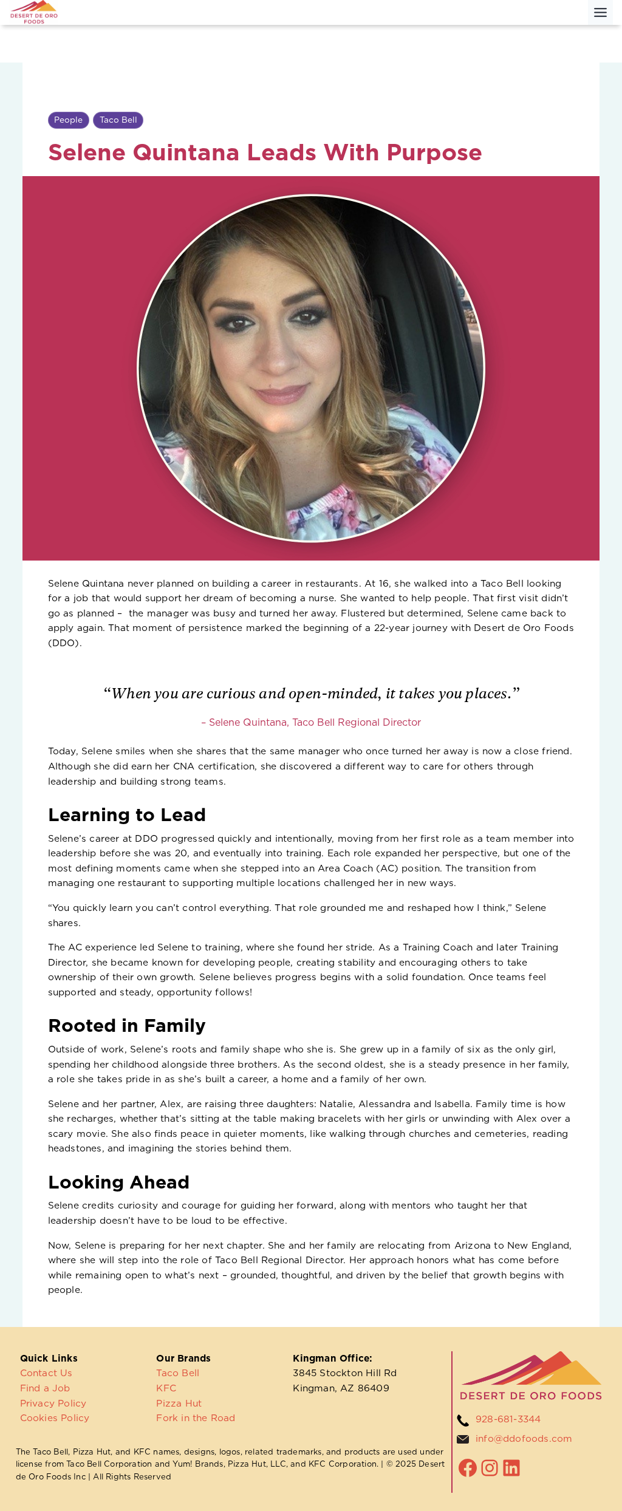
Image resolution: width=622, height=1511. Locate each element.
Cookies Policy (55, 1417)
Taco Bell (118, 120)
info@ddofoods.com (524, 1438)
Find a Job (45, 1388)
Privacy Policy (53, 1403)
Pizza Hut (179, 1403)
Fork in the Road (195, 1417)
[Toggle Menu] (600, 12)
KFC (166, 1388)
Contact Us (46, 1372)
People (68, 120)
